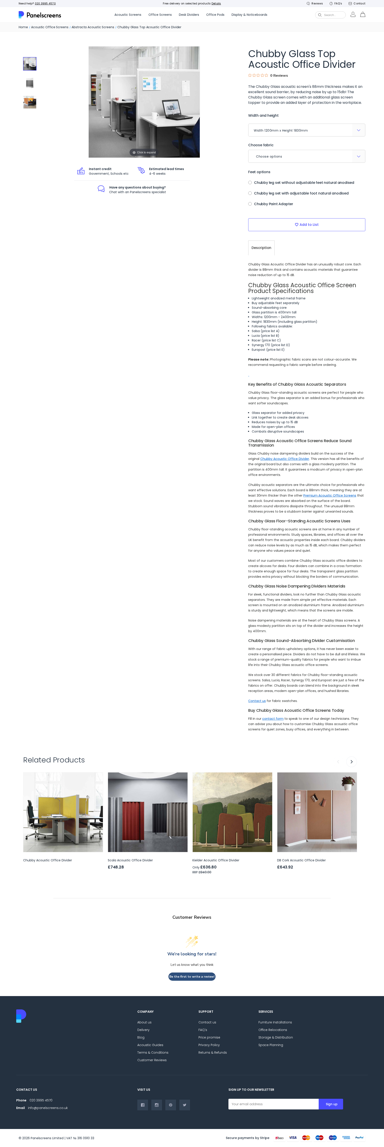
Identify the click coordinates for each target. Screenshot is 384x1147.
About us (144, 1022)
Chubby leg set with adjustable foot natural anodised (301, 193)
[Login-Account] (353, 15)
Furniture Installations (275, 1022)
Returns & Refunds (212, 1052)
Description (261, 247)
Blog (140, 1037)
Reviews (317, 3)
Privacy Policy (209, 1045)
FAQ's (202, 1030)
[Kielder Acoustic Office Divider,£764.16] (232, 812)
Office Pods (215, 14)
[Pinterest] (170, 1105)
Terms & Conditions (152, 1052)
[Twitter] (184, 1105)
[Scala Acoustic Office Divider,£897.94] (148, 812)
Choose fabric (260, 145)
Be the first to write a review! (192, 977)
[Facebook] (142, 1105)
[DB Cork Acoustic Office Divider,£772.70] (317, 812)
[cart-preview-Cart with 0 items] (362, 15)
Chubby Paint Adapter (273, 204)
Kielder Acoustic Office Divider (215, 860)
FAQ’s (338, 3)
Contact (359, 3)
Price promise (209, 1037)
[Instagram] (156, 1105)
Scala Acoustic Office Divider (130, 860)
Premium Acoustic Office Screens (329, 495)
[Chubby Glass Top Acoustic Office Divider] (29, 63)
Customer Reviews (152, 1060)
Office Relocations (272, 1030)
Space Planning (270, 1045)
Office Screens (160, 14)
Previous (338, 761)
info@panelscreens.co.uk (48, 1108)
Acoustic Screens (127, 14)
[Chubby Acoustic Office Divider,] (63, 812)
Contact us (257, 701)
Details (216, 3)
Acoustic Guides (150, 1045)
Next (351, 761)
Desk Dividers (189, 14)
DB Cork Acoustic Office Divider (301, 860)
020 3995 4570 (45, 3)
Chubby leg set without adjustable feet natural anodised (304, 182)
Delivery (143, 1030)
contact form (273, 718)
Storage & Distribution (275, 1037)
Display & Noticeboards (249, 14)
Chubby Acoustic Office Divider (284, 459)
